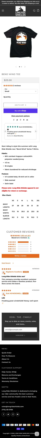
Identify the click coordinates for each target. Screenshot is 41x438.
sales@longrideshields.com (13, 406)
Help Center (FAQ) (9, 372)
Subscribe (19, 335)
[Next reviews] (36, 131)
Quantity (7, 97)
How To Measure (8, 356)
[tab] (19, 66)
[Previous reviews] (5, 131)
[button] (8, 85)
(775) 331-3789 (7, 410)
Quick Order (7, 353)
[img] (6, 269)
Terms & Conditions (9, 378)
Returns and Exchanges (11, 375)
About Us (5, 359)
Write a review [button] (20, 256)
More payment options (20, 116)
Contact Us (6, 362)
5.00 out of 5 (25, 236)
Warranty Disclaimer (10, 381)
